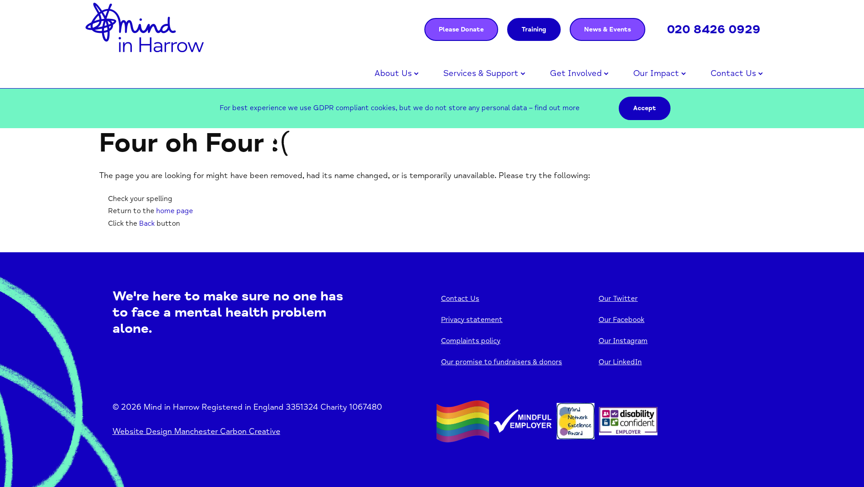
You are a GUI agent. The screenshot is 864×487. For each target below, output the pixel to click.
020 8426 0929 (713, 29)
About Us (393, 73)
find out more (557, 107)
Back (147, 223)
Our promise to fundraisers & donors (501, 361)
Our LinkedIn (620, 361)
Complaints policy (470, 340)
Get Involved (576, 73)
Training (534, 29)
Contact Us (733, 73)
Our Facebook (621, 319)
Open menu (416, 73)
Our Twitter (618, 298)
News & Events (607, 29)
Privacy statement (472, 319)
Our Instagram (623, 340)
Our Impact (656, 73)
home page (174, 210)
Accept (644, 108)
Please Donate (461, 29)
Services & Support (480, 73)
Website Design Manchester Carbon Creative (196, 431)
